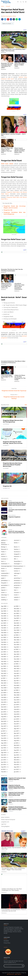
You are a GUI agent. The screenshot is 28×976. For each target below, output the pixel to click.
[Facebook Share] (2, 19)
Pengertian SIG (8, 210)
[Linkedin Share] (11, 19)
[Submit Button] (22, 966)
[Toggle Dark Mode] (21, 2)
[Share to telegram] (19, 19)
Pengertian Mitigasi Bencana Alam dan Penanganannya (13, 421)
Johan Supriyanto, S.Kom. (9, 16)
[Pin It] (8, 19)
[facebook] (18, 2)
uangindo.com (5, 822)
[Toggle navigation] (26, 2)
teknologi (10, 508)
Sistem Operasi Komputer (8, 819)
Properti (10, 500)
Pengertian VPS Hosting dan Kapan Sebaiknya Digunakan (17, 778)
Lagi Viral (3, 824)
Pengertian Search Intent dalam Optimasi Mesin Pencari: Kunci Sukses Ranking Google (16, 794)
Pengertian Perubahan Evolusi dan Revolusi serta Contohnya (16, 524)
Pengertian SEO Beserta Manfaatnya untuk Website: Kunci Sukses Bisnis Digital (17, 801)
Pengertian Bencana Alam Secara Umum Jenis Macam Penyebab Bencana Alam (12, 464)
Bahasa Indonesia (12, 515)
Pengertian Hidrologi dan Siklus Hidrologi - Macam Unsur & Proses (12, 442)
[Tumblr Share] (14, 19)
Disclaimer (6, 940)
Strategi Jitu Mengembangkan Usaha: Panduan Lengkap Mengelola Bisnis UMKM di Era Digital (17, 808)
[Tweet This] (5, 19)
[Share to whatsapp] (17, 19)
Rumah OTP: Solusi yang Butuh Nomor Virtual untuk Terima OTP (16, 532)
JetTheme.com (10, 974)
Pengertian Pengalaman (14, 517)
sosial (9, 522)
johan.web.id (18, 974)
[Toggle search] (23, 2)
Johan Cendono (5, 817)
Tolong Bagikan (5, 826)
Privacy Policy (7, 943)
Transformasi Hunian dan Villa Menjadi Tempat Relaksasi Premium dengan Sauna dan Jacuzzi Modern (17, 504)
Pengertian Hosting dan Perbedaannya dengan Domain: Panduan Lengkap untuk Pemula (16, 787)
